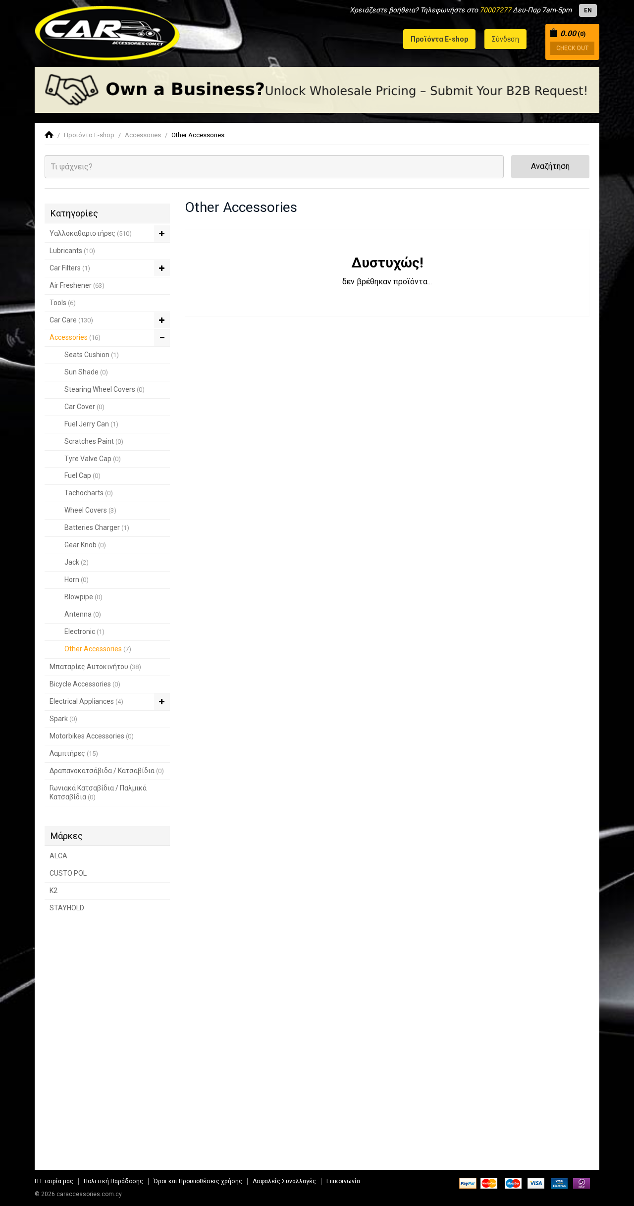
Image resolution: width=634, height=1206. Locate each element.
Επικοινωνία (343, 1181)
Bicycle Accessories (85, 684)
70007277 (495, 10)
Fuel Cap (82, 475)
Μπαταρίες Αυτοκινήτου (95, 667)
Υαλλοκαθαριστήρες (91, 233)
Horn (76, 579)
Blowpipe (83, 597)
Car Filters (70, 268)
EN (588, 10)
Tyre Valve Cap (92, 459)
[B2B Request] (317, 90)
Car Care (71, 320)
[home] (49, 135)
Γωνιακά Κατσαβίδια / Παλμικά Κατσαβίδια (98, 792)
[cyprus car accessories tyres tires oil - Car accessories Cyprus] (108, 30)
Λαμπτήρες (74, 753)
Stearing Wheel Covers (104, 389)
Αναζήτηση (550, 166)
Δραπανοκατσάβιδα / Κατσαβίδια (107, 771)
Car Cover (84, 407)
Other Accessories (197, 135)
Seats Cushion (91, 355)
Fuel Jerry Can (91, 424)
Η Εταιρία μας (54, 1181)
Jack (76, 562)
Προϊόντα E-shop (89, 135)
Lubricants (72, 251)
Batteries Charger (96, 527)
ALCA (58, 856)
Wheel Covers (90, 510)
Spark (63, 719)
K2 (53, 890)
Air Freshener (77, 285)
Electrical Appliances (86, 701)
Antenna (82, 614)
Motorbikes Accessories (92, 736)
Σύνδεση (505, 39)
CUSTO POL (68, 873)
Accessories (143, 135)
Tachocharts (88, 493)
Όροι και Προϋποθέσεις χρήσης (198, 1181)
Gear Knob (85, 545)
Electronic (84, 631)
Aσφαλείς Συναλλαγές (284, 1181)
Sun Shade (86, 372)
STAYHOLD (67, 908)
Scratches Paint (93, 441)
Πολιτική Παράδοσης (113, 1181)
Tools (63, 303)
